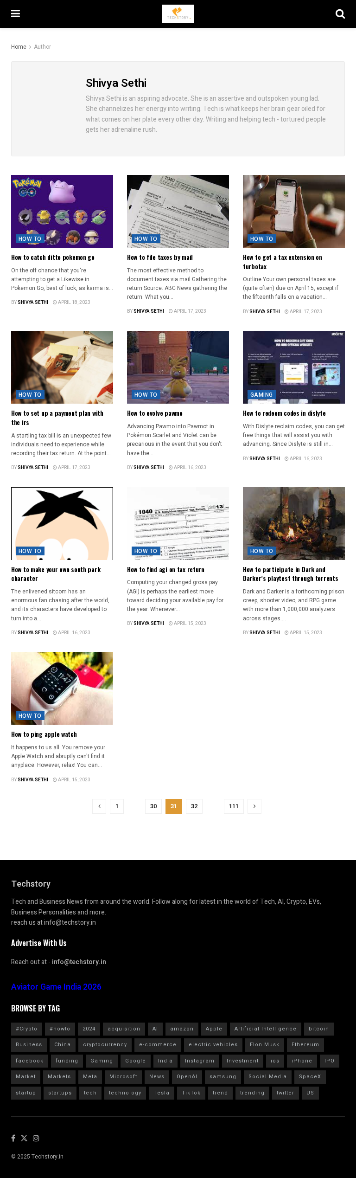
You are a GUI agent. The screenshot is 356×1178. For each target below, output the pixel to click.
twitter (285, 1093)
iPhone (302, 1061)
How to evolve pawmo (155, 413)
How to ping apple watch (44, 734)
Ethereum (305, 1045)
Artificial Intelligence (266, 1029)
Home (18, 47)
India (165, 1061)
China (62, 1045)
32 (194, 806)
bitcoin (319, 1029)
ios (275, 1061)
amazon (182, 1029)
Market (26, 1077)
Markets (59, 1077)
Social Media (267, 1077)
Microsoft (123, 1077)
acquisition (124, 1029)
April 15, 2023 (189, 623)
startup (26, 1093)
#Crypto (27, 1029)
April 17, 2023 (189, 311)
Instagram (200, 1061)
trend (220, 1093)
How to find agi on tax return (165, 569)
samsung (223, 1077)
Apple (214, 1029)
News (157, 1077)
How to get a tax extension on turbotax (282, 261)
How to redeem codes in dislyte (284, 413)
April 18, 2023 (73, 302)
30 (153, 806)
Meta (90, 1077)
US (310, 1093)
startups (60, 1093)
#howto (60, 1029)
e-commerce (158, 1045)
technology (125, 1093)
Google (135, 1061)
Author (42, 47)
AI (155, 1029)
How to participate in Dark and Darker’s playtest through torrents (290, 573)
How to (30, 239)
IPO (329, 1061)
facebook (30, 1061)
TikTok (191, 1093)
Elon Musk (265, 1045)
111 (234, 806)
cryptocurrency (105, 1045)
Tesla (161, 1093)
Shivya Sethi (33, 302)
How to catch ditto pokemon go (53, 257)
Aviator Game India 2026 (56, 987)
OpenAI (187, 1077)
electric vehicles (213, 1045)
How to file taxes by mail (160, 257)
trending (252, 1093)
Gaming (261, 395)
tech (90, 1093)
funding (67, 1061)
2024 (89, 1029)
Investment (243, 1061)
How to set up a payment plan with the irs (57, 417)
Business (29, 1045)
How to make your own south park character (55, 573)
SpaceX (310, 1077)
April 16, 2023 (189, 467)
